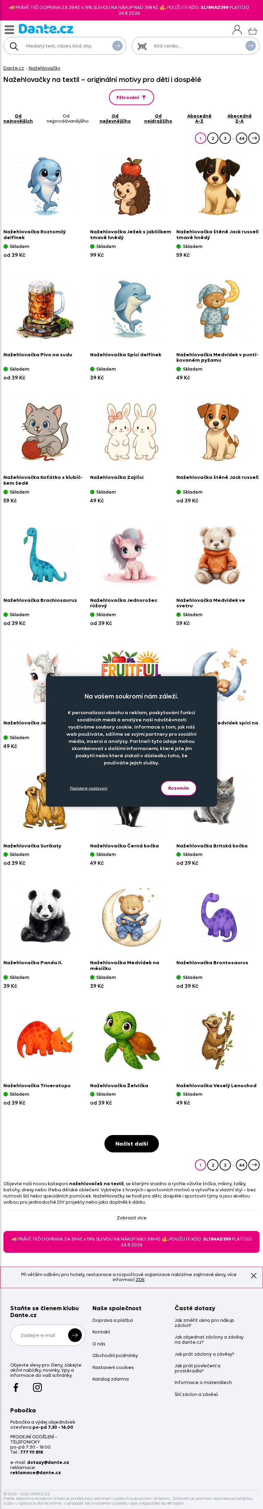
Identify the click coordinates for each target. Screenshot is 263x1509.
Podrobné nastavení (89, 788)
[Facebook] (16, 1384)
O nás (98, 1344)
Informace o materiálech (203, 1382)
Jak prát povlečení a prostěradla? (198, 1368)
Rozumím (178, 788)
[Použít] (251, 46)
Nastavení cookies (113, 1367)
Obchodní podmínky (115, 1355)
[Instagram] (37, 1384)
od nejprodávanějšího (68, 118)
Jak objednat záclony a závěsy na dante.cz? (209, 1340)
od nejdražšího (158, 118)
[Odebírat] (75, 1335)
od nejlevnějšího (115, 118)
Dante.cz (13, 68)
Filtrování (127, 97)
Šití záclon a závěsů (196, 1394)
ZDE (140, 1280)
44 (242, 138)
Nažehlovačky (44, 68)
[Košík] (253, 30)
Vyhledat (117, 46)
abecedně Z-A (239, 118)
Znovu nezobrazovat (254, 1276)
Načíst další (131, 1143)
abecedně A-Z (199, 118)
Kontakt (101, 1332)
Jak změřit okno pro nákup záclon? (204, 1323)
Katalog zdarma (110, 1379)
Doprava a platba (112, 1320)
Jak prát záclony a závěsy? (204, 1354)
